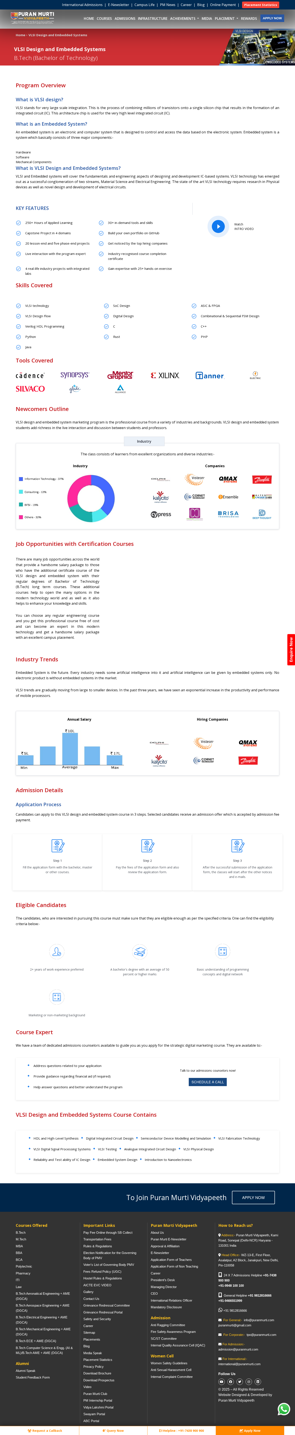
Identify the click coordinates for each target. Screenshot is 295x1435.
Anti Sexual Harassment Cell (171, 1370)
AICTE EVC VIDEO (97, 1285)
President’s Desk (163, 1280)
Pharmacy (23, 1273)
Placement (225, 18)
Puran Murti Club (95, 1394)
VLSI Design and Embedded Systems (58, 35)
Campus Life (145, 4)
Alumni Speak (25, 1371)
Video (87, 1387)
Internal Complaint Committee (172, 1377)
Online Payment (223, 4)
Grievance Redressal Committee (106, 1305)
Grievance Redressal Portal (102, 1312)
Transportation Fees (97, 1239)
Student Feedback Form (33, 1377)
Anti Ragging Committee (168, 1325)
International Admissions (82, 4)
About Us (157, 1232)
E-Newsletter (119, 4)
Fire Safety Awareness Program (173, 1332)
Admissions (125, 18)
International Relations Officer (171, 1300)
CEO (154, 1293)
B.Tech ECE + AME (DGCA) (36, 1341)
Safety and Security (97, 1319)
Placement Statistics (97, 1360)
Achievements (183, 18)
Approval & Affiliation (165, 1246)
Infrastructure (152, 18)
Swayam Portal (94, 1414)
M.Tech (21, 1239)
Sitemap (89, 1332)
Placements (91, 1339)
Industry (144, 441)
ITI (17, 1280)
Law (19, 1287)
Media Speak (92, 1353)
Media (207, 18)
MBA (19, 1246)
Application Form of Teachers (171, 1260)
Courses (104, 18)
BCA (19, 1260)
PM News (168, 4)
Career (187, 4)
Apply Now (253, 1197)
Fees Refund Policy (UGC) (102, 1271)
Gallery (88, 1292)
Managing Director (164, 1287)
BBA (19, 1253)
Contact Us (91, 1299)
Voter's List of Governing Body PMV (108, 1264)
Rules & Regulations (97, 1246)
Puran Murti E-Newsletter (168, 1239)
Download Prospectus (98, 1380)
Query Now (115, 1431)
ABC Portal (91, 1421)
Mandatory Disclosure (166, 1307)
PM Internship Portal (97, 1400)
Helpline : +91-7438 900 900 (183, 1431)
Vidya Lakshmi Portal (98, 1407)
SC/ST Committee (164, 1338)
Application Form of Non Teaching (174, 1266)
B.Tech (20, 1232)
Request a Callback (47, 1431)
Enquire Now (290, 649)
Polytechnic (24, 1266)
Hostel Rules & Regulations (102, 1278)
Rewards (249, 18)
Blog (201, 4)
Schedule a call (208, 1081)
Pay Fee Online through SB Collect (107, 1232)
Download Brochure (97, 1373)
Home (89, 18)
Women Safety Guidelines (169, 1363)
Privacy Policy (93, 1366)
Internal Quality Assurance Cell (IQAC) (178, 1345)
